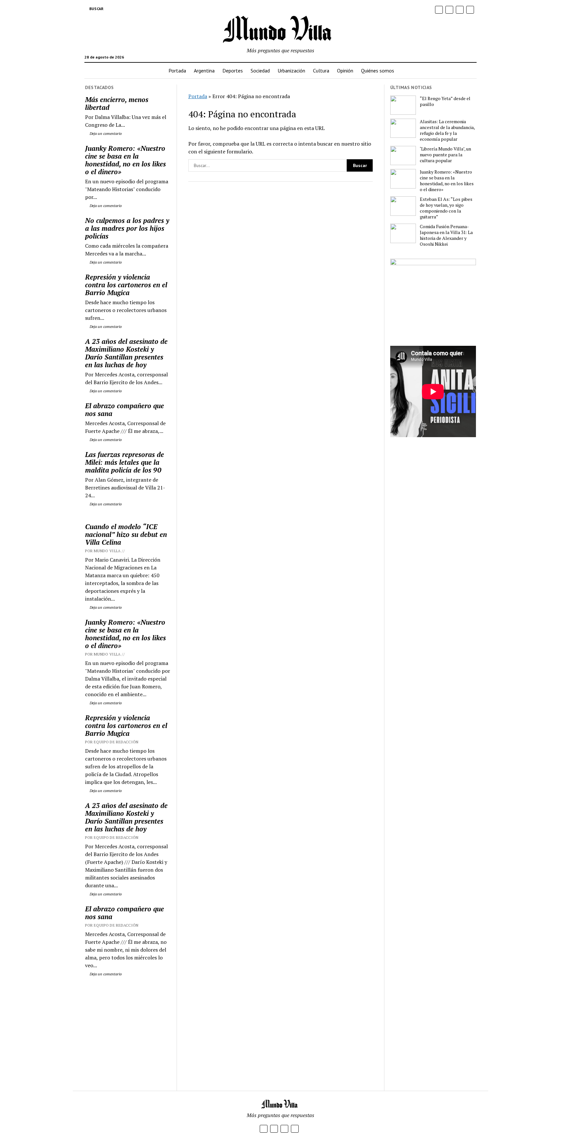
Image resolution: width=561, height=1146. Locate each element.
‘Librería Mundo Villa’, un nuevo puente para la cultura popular (445, 154)
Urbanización (291, 70)
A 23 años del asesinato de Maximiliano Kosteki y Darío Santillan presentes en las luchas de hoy (126, 353)
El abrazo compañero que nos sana (124, 409)
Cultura (321, 70)
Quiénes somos (377, 70)
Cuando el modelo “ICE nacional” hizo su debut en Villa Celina (126, 534)
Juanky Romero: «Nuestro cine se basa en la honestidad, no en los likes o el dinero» (125, 160)
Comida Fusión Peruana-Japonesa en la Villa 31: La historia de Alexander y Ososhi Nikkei (446, 235)
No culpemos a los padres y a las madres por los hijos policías (127, 228)
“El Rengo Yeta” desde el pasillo (445, 101)
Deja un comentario (105, 133)
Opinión (345, 70)
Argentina (204, 70)
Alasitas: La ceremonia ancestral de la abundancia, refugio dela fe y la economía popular (447, 130)
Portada (177, 70)
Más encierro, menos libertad (116, 103)
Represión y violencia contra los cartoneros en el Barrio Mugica (126, 284)
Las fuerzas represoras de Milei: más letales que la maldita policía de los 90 (124, 462)
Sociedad (260, 70)
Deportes (232, 70)
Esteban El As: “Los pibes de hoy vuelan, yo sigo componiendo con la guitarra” (446, 208)
